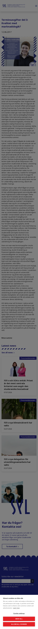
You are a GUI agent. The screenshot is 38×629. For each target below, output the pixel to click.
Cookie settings (19, 613)
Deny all (19, 619)
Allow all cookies (19, 624)
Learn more (16, 608)
